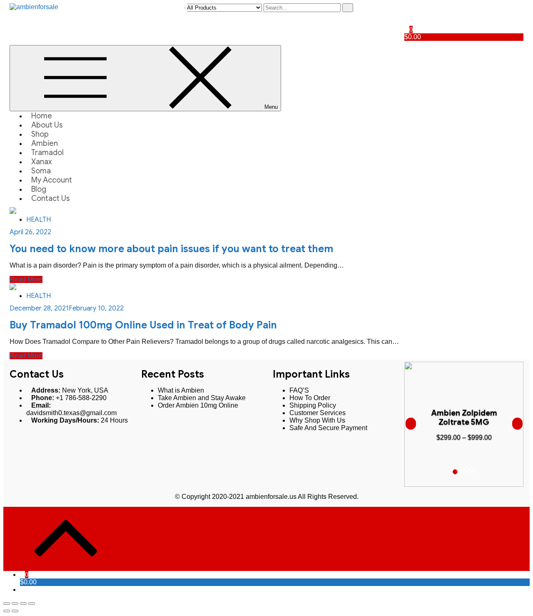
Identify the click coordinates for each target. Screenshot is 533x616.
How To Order (309, 397)
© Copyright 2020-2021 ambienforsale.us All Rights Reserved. (267, 496)
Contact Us (50, 198)
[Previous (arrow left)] (6, 611)
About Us (47, 125)
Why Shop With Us (317, 420)
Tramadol (47, 152)
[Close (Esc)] (6, 603)
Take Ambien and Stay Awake (202, 397)
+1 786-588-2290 (81, 397)
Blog (38, 189)
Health (38, 219)
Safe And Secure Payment (328, 427)
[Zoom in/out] (31, 603)
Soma (41, 170)
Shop (40, 134)
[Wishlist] (406, 14)
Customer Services (317, 412)
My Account (51, 180)
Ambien (44, 143)
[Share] (15, 603)
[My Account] (406, 6)
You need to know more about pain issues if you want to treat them (171, 249)
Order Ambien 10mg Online (198, 405)
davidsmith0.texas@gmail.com (71, 412)
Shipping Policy (312, 405)
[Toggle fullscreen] (23, 603)
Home (41, 115)
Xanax (41, 161)
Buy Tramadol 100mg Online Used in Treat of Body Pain (143, 325)
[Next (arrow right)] (15, 611)
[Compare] (406, 21)
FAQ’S (299, 390)
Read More (26, 279)
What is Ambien (181, 390)
